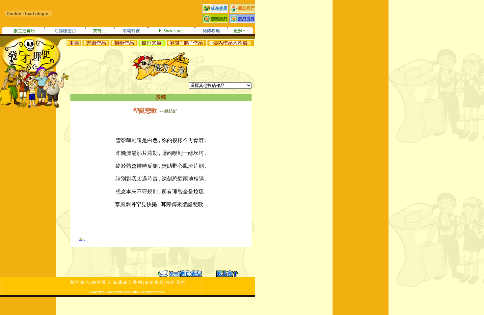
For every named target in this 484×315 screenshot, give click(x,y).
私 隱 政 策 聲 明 (127, 282)
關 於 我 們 (79, 282)
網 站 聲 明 (101, 282)
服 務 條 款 (154, 282)
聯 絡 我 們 (175, 282)
